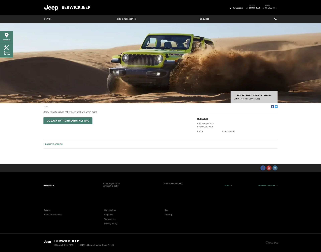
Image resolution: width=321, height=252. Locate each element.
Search (275, 19)
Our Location (238, 8)
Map (227, 185)
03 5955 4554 (254, 7)
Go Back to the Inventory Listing (68, 120)
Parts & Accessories (126, 19)
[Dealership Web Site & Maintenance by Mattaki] (272, 243)
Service (47, 19)
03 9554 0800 (228, 131)
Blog (167, 210)
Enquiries (204, 19)
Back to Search (54, 144)
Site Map (168, 214)
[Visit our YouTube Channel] (269, 167)
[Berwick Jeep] (51, 7)
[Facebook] (272, 106)
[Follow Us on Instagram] (275, 167)
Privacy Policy (110, 224)
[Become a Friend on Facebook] (262, 167)
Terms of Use (110, 219)
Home (46, 107)
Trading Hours (266, 185)
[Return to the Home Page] (48, 242)
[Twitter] (276, 106)
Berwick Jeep (76, 7)
